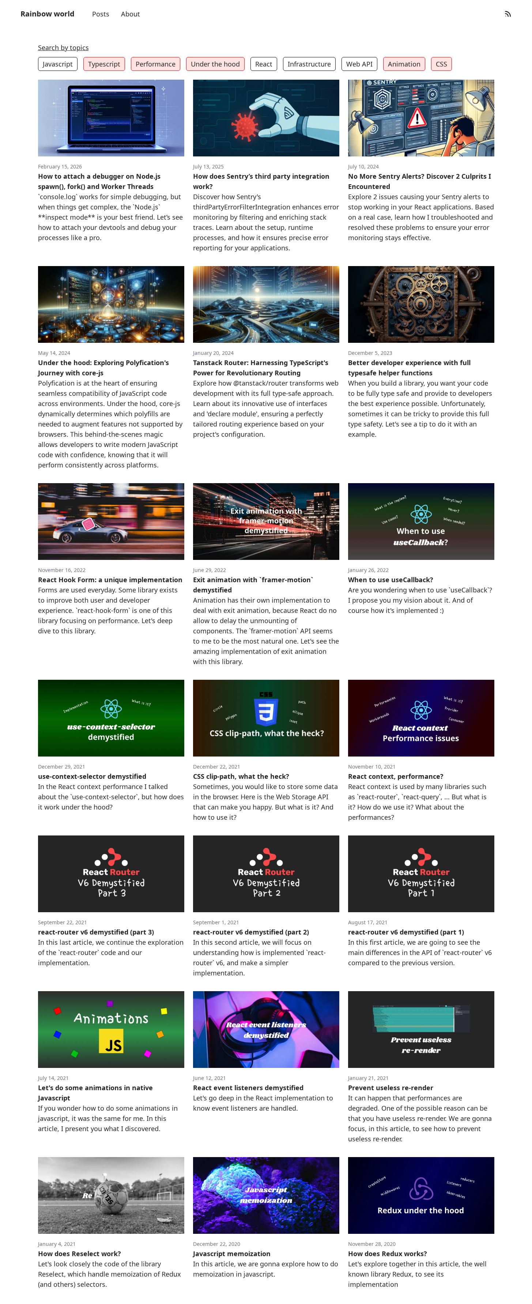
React (263, 64)
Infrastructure (309, 64)
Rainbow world (47, 14)
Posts (100, 14)
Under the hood (215, 64)
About (130, 14)
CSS (441, 64)
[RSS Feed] (507, 13)
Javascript (58, 64)
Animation (404, 64)
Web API (359, 64)
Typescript (104, 64)
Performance (156, 64)
